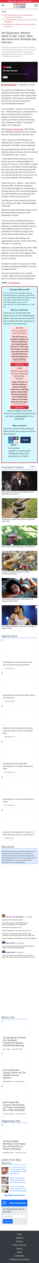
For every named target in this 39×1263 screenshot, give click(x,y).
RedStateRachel (7, 1081)
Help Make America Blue (14, 1195)
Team (19, 1234)
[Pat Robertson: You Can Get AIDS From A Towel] (19, 786)
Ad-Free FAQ (21, 416)
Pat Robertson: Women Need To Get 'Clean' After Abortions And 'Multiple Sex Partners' (18, 37)
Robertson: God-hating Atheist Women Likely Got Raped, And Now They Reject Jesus (18, 730)
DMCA (19, 1252)
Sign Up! (7, 1221)
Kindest (14, 444)
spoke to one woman (14, 129)
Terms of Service (24, 860)
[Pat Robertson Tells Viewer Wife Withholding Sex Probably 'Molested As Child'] (19, 751)
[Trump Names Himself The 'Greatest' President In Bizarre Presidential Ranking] (14, 1028)
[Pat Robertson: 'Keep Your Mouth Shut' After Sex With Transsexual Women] (19, 649)
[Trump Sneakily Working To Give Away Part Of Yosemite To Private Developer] (14, 1131)
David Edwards (10, 84)
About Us (19, 1238)
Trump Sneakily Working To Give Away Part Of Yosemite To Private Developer (14, 1145)
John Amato (6, 1049)
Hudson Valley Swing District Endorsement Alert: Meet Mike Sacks (17, 1180)
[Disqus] (19, 936)
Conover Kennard (8, 1114)
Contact (19, 1241)
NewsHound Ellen (8, 1152)
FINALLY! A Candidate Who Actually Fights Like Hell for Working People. (18, 1189)
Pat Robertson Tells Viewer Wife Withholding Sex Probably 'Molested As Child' (18, 766)
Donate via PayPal (25, 440)
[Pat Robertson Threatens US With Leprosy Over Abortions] (19, 682)
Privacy (19, 1248)
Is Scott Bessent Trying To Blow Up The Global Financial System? (14, 1073)
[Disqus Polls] (19, 888)
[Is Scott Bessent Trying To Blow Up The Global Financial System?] (14, 1060)
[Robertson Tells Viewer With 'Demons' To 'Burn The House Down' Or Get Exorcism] (19, 819)
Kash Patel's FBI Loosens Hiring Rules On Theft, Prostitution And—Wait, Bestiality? (14, 1106)
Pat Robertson (14, 282)
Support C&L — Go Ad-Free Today (19, 1)
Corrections (19, 1256)
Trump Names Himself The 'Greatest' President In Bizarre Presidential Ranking (14, 1041)
